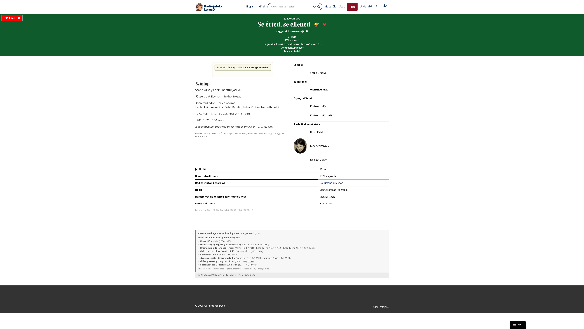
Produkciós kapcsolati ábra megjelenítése (243, 67)
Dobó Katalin (317, 132)
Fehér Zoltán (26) (320, 146)
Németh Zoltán (318, 159)
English (250, 6)
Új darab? (366, 6)
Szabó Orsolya (318, 72)
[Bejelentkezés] (377, 6)
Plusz (352, 6)
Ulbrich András (319, 89)
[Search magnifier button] (318, 7)
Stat (342, 6)
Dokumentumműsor (292, 47)
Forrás (312, 247)
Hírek (262, 6)
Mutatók (330, 6)
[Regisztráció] (385, 6)
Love (14, 18)
